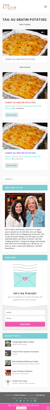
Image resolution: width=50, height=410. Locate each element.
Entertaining (27, 106)
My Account (33, 398)
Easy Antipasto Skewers (22, 371)
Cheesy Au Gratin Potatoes (20, 59)
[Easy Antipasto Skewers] (8, 373)
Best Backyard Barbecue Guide (25, 361)
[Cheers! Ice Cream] (8, 383)
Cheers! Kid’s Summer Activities (25, 351)
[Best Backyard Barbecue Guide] (8, 363)
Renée (9, 106)
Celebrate (15, 364)
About (20, 398)
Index (15, 398)
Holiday (35, 106)
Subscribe (21, 408)
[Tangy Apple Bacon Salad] (8, 343)
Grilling (31, 364)
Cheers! (14, 354)
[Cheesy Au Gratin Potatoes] (25, 85)
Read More (11, 115)
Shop (26, 398)
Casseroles (27, 157)
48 (12, 108)
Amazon (15, 383)
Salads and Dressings (19, 344)
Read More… (10, 248)
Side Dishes (24, 374)
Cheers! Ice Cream (19, 381)
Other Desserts (30, 383)
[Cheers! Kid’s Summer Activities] (8, 353)
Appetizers (16, 374)
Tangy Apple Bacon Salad (23, 342)
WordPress (41, 395)
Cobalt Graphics (20, 395)
